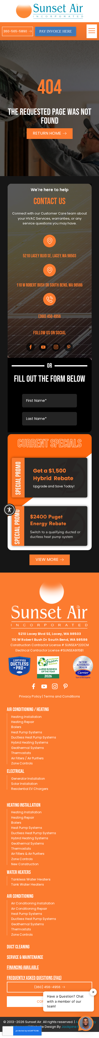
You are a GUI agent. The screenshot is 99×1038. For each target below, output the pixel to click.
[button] (92, 31)
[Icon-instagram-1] (56, 347)
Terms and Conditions (61, 696)
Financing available (23, 968)
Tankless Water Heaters (31, 879)
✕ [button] (93, 992)
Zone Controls (22, 763)
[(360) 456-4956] (49, 299)
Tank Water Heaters (27, 884)
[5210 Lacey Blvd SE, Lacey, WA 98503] (49, 241)
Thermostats (21, 753)
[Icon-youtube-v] (43, 347)
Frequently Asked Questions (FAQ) (34, 978)
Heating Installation (26, 717)
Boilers (16, 727)
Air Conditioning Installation (33, 903)
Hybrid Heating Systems (29, 742)
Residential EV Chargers (29, 789)
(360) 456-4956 (49, 316)
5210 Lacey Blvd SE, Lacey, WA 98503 (49, 256)
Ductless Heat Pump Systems (33, 737)
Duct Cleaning (18, 947)
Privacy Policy (30, 696)
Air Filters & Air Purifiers (27, 853)
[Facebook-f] (30, 347)
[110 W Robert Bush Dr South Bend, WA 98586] (49, 270)
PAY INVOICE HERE (55, 31)
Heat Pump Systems (26, 732)
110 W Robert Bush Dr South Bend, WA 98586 (49, 285)
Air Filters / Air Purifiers (27, 758)
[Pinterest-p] (68, 347)
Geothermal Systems (27, 748)
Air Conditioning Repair (29, 908)
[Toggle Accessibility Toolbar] (9, 509)
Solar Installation (24, 783)
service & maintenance (25, 957)
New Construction (25, 864)
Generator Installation (28, 778)
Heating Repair (22, 722)
